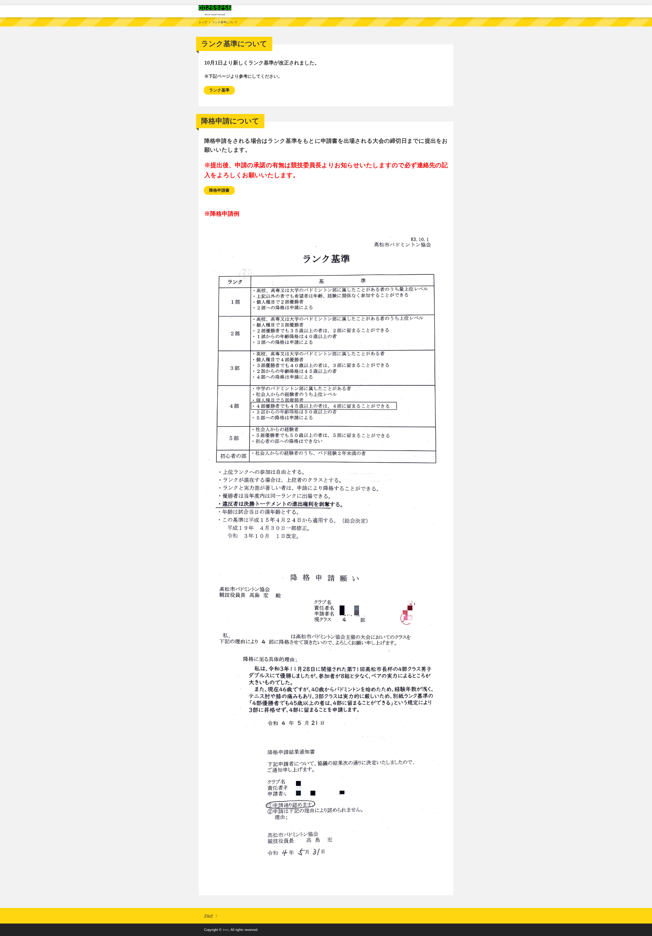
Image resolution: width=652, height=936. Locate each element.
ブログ (208, 916)
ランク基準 (219, 90)
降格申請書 (219, 190)
